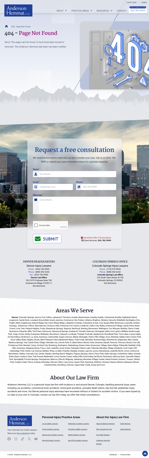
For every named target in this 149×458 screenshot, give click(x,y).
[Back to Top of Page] (145, 453)
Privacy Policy (125, 455)
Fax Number (31, 143)
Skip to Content (14, 440)
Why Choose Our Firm (104, 429)
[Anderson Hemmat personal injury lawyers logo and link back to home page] (19, 421)
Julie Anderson (125, 429)
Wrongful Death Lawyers (51, 441)
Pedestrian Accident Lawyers (78, 424)
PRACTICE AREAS (80, 10)
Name (36, 169)
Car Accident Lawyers (50, 424)
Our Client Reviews (103, 435)
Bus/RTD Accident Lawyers (78, 441)
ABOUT (60, 10)
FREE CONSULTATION (137, 7)
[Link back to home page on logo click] (18, 10)
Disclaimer (113, 455)
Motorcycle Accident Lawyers (52, 435)
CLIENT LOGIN (131, 2)
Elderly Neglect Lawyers (76, 435)
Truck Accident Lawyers (50, 429)
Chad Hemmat (125, 424)
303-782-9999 (137, 10)
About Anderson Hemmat (105, 424)
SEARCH (144, 2)
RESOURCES (103, 10)
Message (38, 195)
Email (36, 182)
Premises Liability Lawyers (77, 429)
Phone (80, 182)
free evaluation (23, 433)
